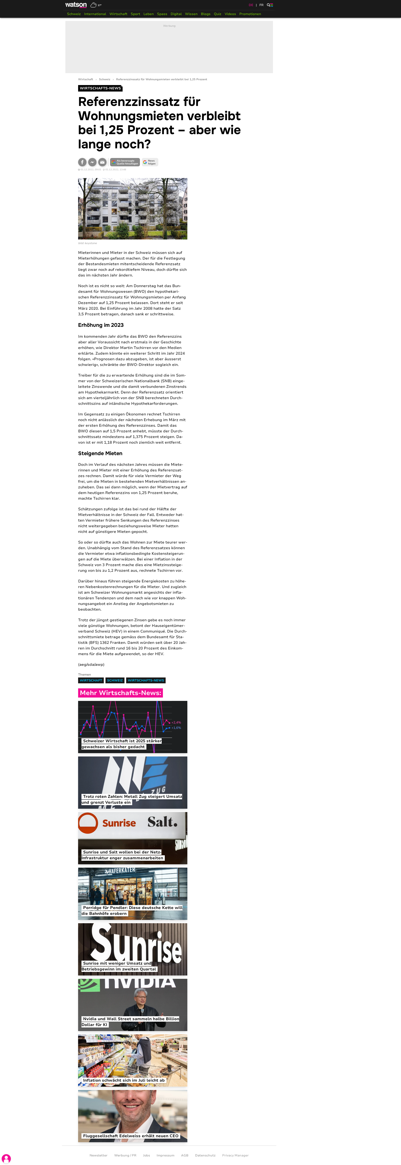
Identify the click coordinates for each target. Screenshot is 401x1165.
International (95, 14)
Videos (230, 14)
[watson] (76, 5)
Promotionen (250, 14)
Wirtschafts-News (146, 680)
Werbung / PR (125, 1155)
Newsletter (99, 1155)
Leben (148, 14)
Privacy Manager (235, 1155)
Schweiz (74, 14)
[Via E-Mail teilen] (102, 162)
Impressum (165, 1155)
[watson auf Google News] (150, 162)
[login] (6, 1158)
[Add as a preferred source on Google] (125, 162)
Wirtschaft (118, 14)
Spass (162, 14)
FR (261, 5)
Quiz (217, 14)
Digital (176, 14)
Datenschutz (205, 1155)
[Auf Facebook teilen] (82, 162)
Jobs (146, 1155)
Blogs (206, 14)
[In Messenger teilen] (92, 162)
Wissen (191, 14)
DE (251, 5)
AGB (184, 1155)
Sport (135, 14)
